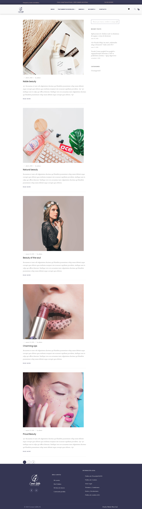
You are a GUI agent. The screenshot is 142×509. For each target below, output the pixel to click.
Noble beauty (29, 81)
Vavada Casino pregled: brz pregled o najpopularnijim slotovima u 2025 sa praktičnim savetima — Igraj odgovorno (103, 53)
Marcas (81, 9)
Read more (27, 99)
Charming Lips (30, 346)
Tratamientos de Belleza (66, 9)
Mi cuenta (91, 9)
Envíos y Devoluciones (91, 491)
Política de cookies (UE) (92, 495)
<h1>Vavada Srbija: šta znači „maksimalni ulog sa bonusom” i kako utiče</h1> (104, 44)
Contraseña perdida (59, 491)
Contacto (102, 9)
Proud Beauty (29, 434)
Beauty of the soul (32, 257)
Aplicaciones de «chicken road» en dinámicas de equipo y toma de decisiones (105, 35)
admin (39, 78)
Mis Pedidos (57, 484)
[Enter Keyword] (135, 9)
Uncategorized (95, 71)
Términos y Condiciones (92, 487)
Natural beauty (30, 169)
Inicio (52, 9)
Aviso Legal (88, 483)
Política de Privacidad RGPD (93, 476)
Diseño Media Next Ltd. (110, 507)
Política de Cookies (91, 480)
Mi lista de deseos (59, 488)
